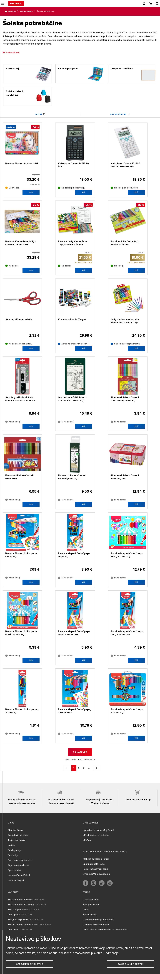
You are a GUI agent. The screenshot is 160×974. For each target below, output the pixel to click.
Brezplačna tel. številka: (20, 899)
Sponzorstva (14, 870)
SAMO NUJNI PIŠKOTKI (130, 964)
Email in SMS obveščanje (96, 873)
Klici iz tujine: (14, 909)
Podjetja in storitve (18, 835)
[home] (16, 3)
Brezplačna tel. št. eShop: (21, 904)
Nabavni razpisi (16, 880)
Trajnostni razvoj (16, 840)
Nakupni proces (91, 904)
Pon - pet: (13, 914)
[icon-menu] (2, 3)
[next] (95, 768)
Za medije (13, 855)
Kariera (11, 845)
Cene (85, 909)
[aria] (10, 11)
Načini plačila (90, 914)
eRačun (87, 840)
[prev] (67, 768)
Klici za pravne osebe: (19, 924)
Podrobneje (111, 953)
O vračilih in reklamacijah (96, 924)
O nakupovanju (90, 899)
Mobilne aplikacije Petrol (96, 858)
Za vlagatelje (14, 850)
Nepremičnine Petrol (19, 875)
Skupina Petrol (15, 830)
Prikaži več (80, 752)
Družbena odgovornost (20, 860)
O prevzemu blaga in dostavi (98, 919)
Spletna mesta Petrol (94, 863)
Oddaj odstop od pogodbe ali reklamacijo (105, 929)
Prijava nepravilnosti (18, 865)
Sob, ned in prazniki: (18, 919)
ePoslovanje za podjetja (96, 835)
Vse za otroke (26, 11)
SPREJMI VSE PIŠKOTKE (29, 964)
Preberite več (12, 52)
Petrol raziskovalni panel (95, 868)
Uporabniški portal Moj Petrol (98, 830)
